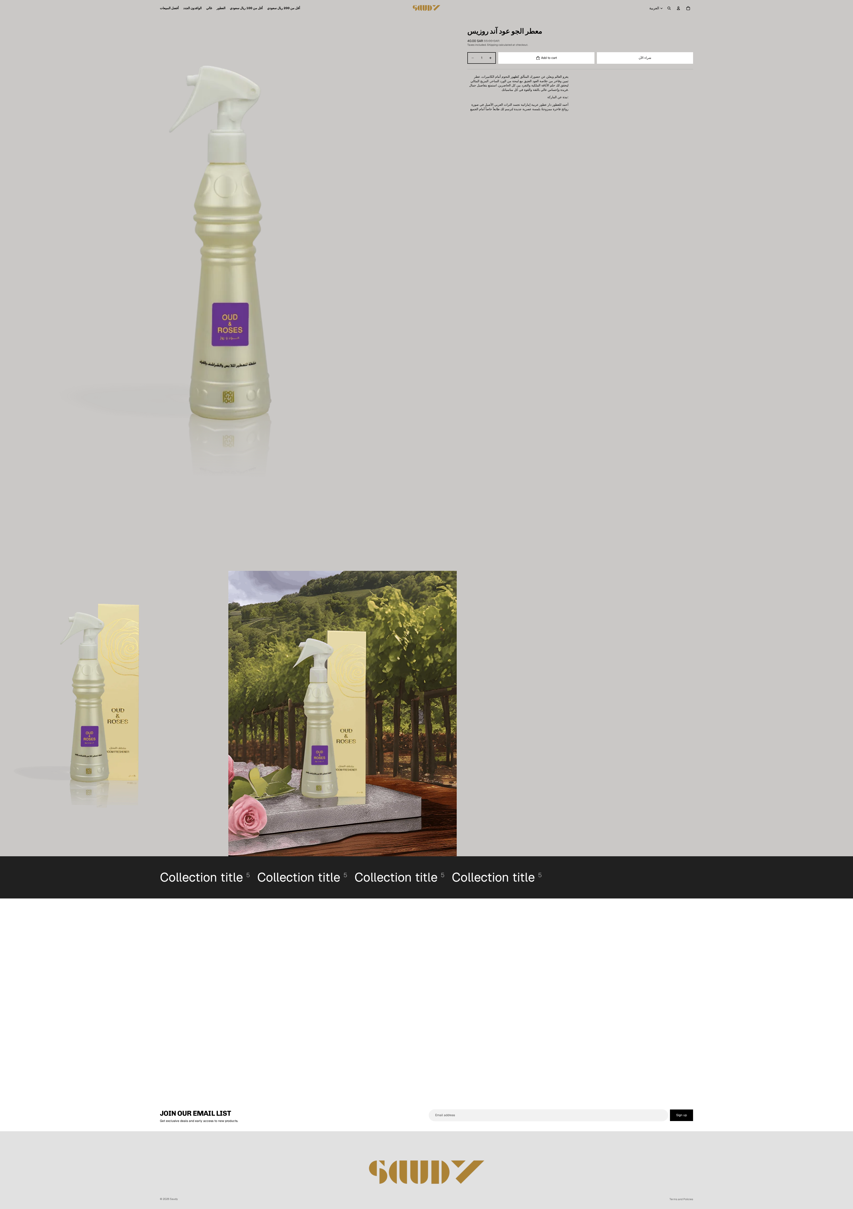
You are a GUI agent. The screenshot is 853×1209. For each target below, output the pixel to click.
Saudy (174, 1199)
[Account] (678, 8)
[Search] (669, 8)
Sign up (681, 1115)
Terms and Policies (681, 1199)
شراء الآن (645, 58)
